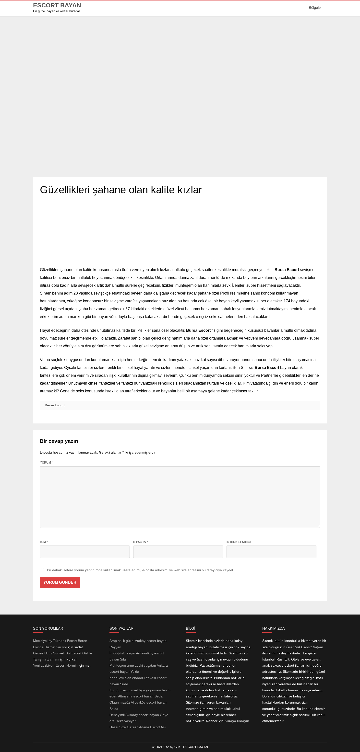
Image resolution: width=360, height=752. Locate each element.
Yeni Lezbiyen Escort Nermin (55, 665)
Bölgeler (315, 7)
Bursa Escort (55, 405)
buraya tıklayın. (237, 721)
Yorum (46, 462)
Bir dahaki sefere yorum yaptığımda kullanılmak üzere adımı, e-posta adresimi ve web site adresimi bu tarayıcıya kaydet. (140, 570)
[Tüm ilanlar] (180, 168)
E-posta (140, 542)
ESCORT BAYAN (57, 5)
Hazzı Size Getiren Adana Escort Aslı (137, 727)
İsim (44, 542)
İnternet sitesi (239, 542)
